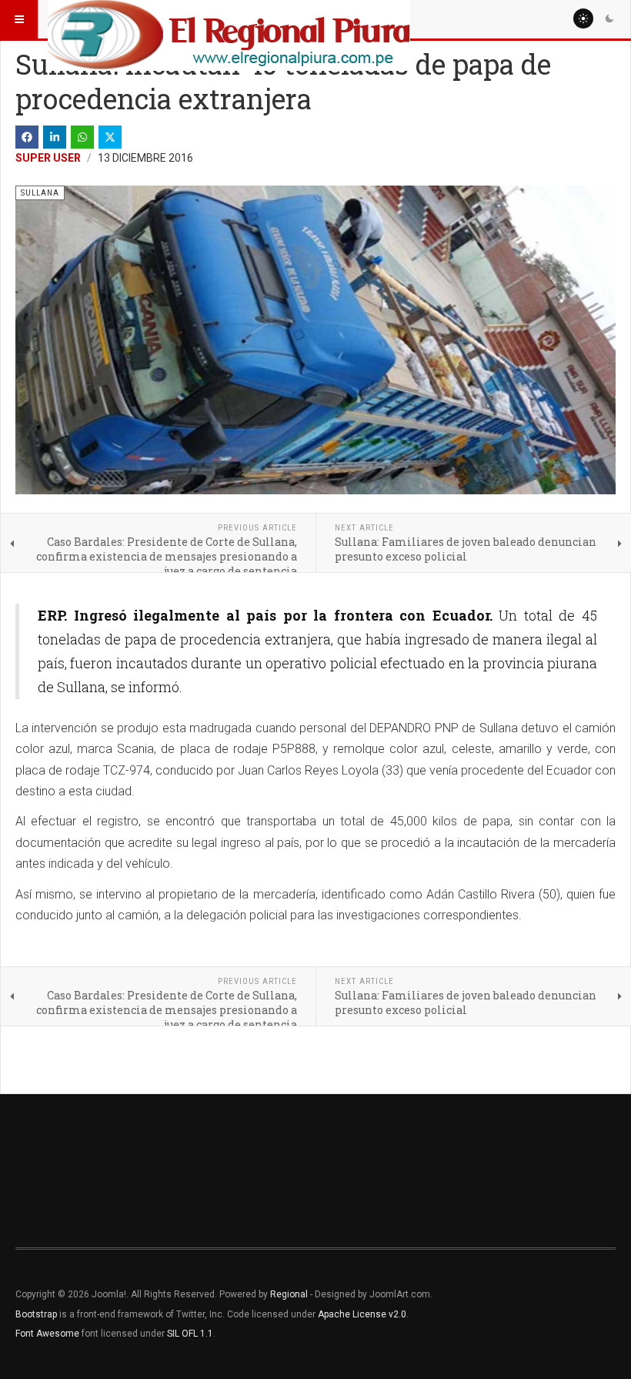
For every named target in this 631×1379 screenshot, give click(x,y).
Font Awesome (47, 1333)
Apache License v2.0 (362, 1314)
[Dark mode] (609, 18)
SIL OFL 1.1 (190, 1333)
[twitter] (110, 137)
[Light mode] (583, 18)
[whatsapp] (82, 137)
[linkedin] (54, 137)
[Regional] (229, 19)
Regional (289, 1294)
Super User (48, 158)
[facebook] (26, 137)
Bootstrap (36, 1314)
